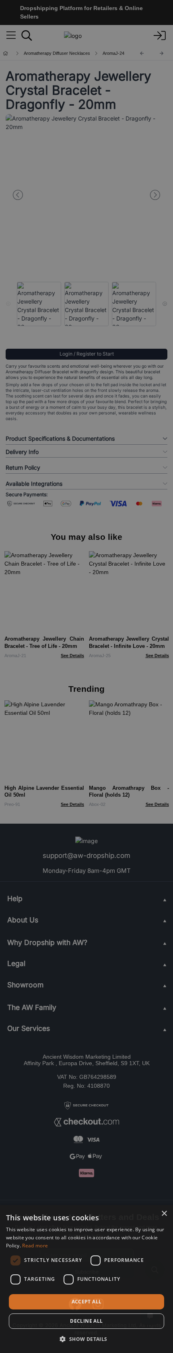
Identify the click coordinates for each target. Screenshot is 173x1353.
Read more (35, 1245)
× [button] (164, 1214)
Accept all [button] (87, 1301)
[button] (86, 1339)
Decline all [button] (86, 1321)
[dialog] (86, 1279)
